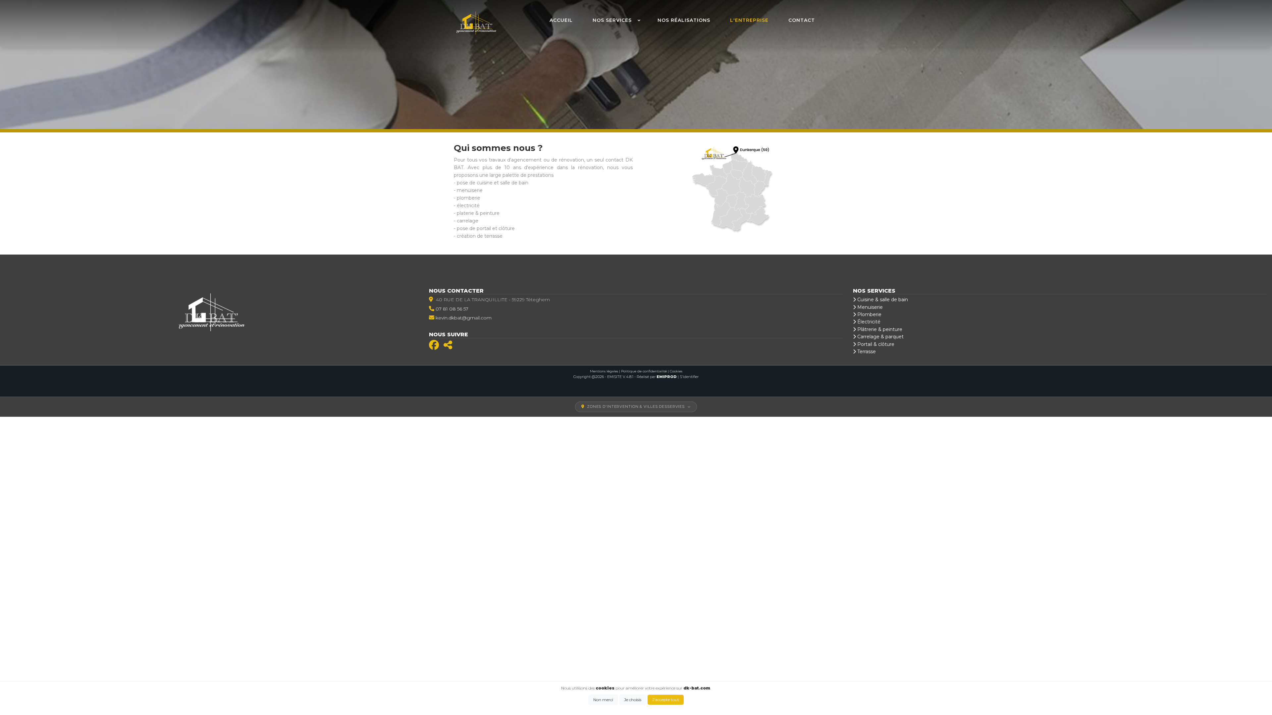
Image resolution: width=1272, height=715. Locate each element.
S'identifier (689, 376)
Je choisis (632, 699)
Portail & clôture (875, 344)
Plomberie (868, 314)
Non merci (603, 699)
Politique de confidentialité (644, 371)
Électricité (868, 322)
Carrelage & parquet (880, 337)
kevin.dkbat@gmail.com (464, 318)
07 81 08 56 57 (452, 309)
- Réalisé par (656, 376)
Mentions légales (604, 371)
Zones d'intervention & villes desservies (636, 406)
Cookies (676, 371)
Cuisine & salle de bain (882, 300)
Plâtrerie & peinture (879, 329)
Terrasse (866, 352)
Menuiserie (869, 307)
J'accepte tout (665, 699)
